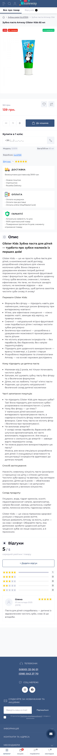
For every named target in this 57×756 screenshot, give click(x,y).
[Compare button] (51, 104)
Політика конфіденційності (31, 716)
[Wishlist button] (44, 104)
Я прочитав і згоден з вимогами (30, 717)
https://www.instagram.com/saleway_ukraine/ (25, 690)
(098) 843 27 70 (28, 673)
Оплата (17, 194)
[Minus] (6, 123)
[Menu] (3, 3)
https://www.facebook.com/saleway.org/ (32, 690)
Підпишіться (42, 710)
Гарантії (17, 213)
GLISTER (17, 155)
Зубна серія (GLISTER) (18, 17)
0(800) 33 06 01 (28, 669)
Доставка (19, 169)
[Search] (9, 3)
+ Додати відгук (28, 563)
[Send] (50, 140)
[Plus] (19, 123)
